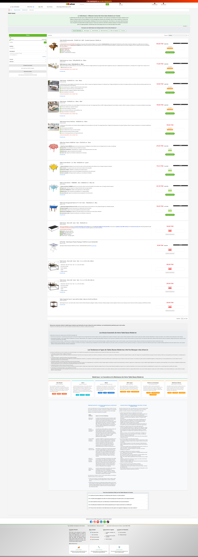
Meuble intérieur (17, 10)
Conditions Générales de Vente (109, 533)
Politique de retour (122, 534)
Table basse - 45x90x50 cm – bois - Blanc (71, 80)
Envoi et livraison (122, 532)
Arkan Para (29, 6)
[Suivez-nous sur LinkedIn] (101, 522)
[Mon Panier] (120, 3)
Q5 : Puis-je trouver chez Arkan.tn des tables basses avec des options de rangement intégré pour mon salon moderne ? (113, 507)
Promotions (123, 30)
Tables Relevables (95, 30)
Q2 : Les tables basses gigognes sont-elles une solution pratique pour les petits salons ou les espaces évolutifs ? (111, 498)
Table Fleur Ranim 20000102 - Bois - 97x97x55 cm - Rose (75, 142)
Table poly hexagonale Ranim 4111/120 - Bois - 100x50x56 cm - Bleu (78, 203)
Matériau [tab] (11, 46)
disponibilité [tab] (12, 51)
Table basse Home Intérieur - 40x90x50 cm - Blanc (73, 121)
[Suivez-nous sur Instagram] (94, 522)
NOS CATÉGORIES (15, 6)
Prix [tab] (10, 37)
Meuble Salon (25, 10)
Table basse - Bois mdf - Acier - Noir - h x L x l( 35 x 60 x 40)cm (77, 261)
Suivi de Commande (94, 539)
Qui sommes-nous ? (73, 543)
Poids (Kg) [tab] (11, 61)
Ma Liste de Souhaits (94, 537)
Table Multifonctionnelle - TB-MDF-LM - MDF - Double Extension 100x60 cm (80, 40)
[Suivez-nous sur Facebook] (91, 522)
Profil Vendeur (155, 4)
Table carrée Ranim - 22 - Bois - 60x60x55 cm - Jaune (74, 162)
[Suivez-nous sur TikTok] (108, 522)
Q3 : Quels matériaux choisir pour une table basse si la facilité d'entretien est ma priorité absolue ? (109, 501)
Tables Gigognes (87, 30)
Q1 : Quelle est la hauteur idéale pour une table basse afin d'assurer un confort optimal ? (107, 495)
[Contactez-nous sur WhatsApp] (104, 522)
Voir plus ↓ (185, 26)
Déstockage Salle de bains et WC (64, 6)
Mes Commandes (94, 534)
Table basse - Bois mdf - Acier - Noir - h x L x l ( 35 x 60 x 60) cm (77, 280)
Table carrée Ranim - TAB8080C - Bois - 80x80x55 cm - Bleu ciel (77, 182)
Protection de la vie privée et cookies (109, 536)
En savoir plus (62, 71)
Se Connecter (163, 4)
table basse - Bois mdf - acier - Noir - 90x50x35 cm (73, 223)
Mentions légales (108, 539)
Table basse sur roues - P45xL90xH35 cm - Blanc (73, 60)
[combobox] (94, 4)
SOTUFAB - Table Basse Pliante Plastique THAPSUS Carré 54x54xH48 (79, 242)
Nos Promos (49, 6)
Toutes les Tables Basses (77, 30)
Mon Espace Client (94, 532)
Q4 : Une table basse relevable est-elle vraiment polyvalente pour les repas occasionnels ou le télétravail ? (110, 504)
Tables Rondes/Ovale (104, 30)
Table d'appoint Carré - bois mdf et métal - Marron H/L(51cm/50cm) (78, 299)
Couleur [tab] (11, 59)
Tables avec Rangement (114, 30)
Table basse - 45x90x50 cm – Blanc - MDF (71, 101)
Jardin (41, 6)
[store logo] (70, 4)
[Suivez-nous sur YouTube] (98, 522)
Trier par (166, 35)
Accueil (10, 10)
